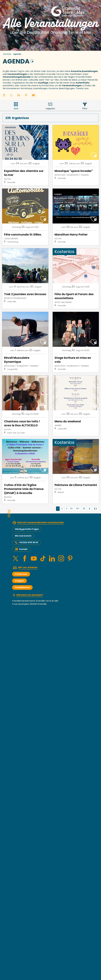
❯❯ (95, 508)
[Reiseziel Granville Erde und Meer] (68, 11)
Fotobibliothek (22, 587)
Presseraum (21, 574)
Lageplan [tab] (50, 108)
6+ (71, 508)
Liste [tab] (16, 108)
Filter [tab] (84, 108)
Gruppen (19, 580)
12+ (77, 508)
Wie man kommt (23, 535)
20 (84, 508)
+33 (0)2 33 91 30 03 (28, 542)
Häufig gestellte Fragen (27, 529)
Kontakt (23, 549)
